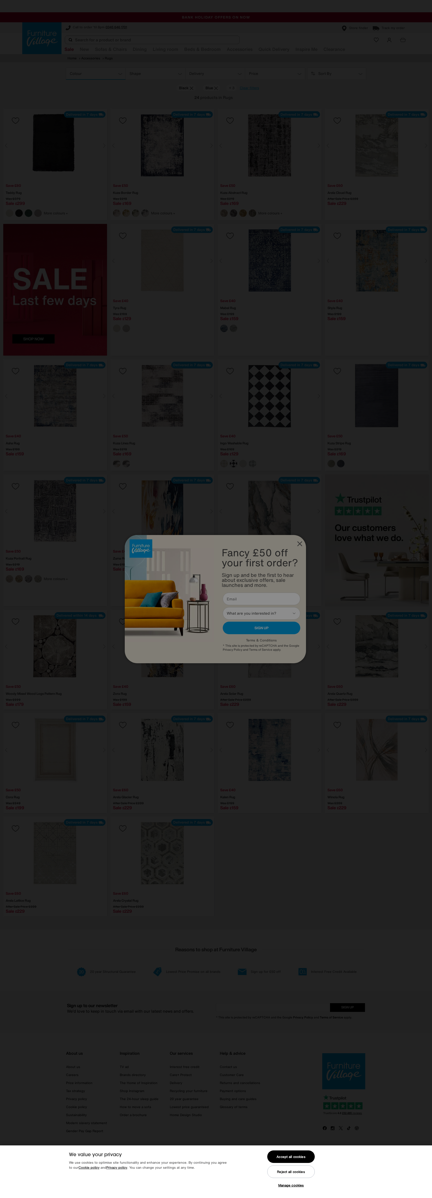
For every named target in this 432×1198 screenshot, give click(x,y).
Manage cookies (291, 1185)
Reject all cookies (291, 1171)
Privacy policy (116, 1167)
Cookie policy (89, 1167)
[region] (216, 1171)
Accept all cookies (290, 1156)
